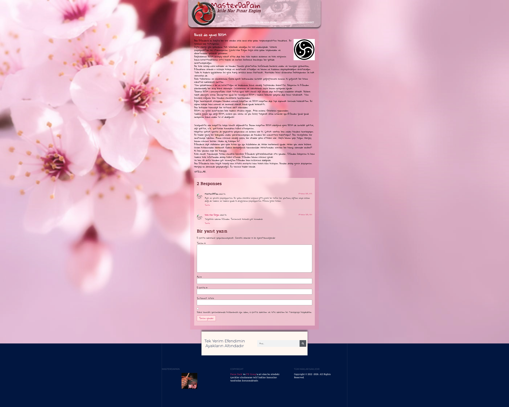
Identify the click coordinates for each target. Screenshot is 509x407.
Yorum (201, 243)
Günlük (286, 22)
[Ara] (303, 343)
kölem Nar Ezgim (266, 22)
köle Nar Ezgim (212, 215)
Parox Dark (236, 374)
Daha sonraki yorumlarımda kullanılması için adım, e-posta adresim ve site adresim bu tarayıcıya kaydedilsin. (254, 312)
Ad (199, 277)
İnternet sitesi (205, 298)
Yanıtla (207, 205)
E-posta (202, 288)
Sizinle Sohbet (305, 22)
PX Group (251, 374)
